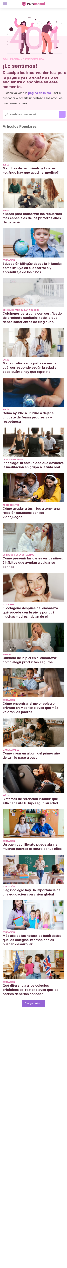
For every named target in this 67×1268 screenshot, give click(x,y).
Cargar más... (33, 1003)
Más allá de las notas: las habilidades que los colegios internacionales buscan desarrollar (32, 940)
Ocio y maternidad (13, 459)
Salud (6, 360)
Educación (9, 260)
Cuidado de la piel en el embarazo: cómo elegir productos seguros (30, 660)
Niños (6, 795)
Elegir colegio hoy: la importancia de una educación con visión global (31, 892)
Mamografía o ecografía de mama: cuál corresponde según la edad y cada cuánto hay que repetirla (30, 367)
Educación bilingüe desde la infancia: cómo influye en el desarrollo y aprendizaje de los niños (32, 268)
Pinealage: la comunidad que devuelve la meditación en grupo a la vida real (33, 465)
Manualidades (11, 750)
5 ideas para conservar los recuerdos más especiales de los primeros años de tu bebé (32, 218)
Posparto (8, 604)
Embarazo (8, 654)
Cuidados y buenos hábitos (18, 555)
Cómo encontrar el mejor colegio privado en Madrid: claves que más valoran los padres (30, 708)
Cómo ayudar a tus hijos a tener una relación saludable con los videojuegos (31, 513)
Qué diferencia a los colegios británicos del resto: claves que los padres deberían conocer (30, 990)
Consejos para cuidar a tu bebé (21, 310)
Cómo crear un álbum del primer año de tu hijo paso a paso (31, 755)
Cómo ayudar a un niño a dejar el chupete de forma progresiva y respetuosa (28, 417)
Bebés (6, 165)
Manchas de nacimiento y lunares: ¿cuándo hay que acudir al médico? (31, 170)
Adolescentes (11, 505)
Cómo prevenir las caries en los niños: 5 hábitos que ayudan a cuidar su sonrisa (33, 562)
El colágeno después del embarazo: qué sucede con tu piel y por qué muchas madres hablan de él (31, 612)
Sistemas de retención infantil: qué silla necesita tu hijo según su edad (30, 801)
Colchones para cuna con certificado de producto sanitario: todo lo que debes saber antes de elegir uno (32, 318)
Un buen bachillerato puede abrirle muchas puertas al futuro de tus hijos (32, 847)
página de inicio (39, 93)
